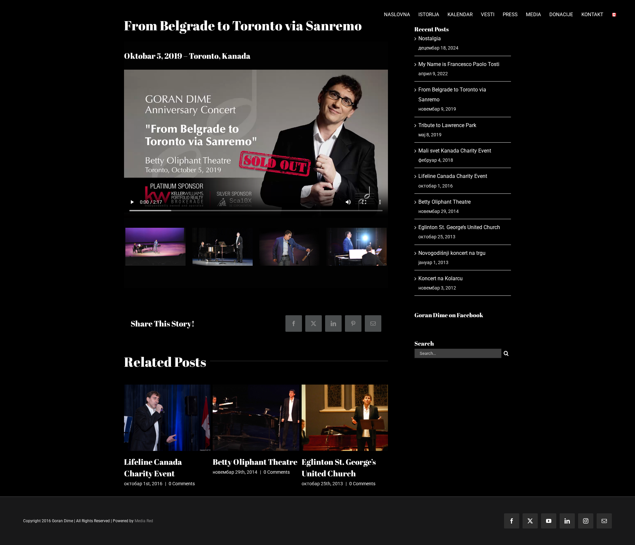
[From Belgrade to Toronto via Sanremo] (155, 231)
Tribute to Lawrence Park (447, 125)
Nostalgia (429, 38)
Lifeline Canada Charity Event (452, 176)
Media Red (144, 521)
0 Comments (182, 483)
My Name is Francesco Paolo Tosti (458, 64)
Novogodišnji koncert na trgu (452, 253)
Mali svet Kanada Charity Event (454, 151)
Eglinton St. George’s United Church (459, 227)
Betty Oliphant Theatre (255, 462)
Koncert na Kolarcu (440, 278)
